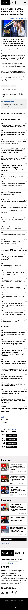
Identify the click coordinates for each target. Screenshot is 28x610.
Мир (2, 123)
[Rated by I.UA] (4, 563)
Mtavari (3, 50)
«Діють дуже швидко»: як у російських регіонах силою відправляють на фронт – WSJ (13, 296)
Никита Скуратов (9, 101)
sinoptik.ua (14, 429)
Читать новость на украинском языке (18, 18)
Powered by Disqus (5, 543)
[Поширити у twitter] (22, 94)
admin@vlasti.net (13, 561)
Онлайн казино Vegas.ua (14, 601)
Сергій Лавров (5, 86)
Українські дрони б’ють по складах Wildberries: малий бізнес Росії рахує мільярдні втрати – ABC (11, 192)
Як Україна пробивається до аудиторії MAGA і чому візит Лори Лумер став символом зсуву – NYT (14, 305)
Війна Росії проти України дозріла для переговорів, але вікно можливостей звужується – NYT (12, 258)
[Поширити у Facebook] (19, 94)
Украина (3, 239)
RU (16, 607)
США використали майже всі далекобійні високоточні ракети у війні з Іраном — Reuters (13, 219)
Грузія (13, 86)
